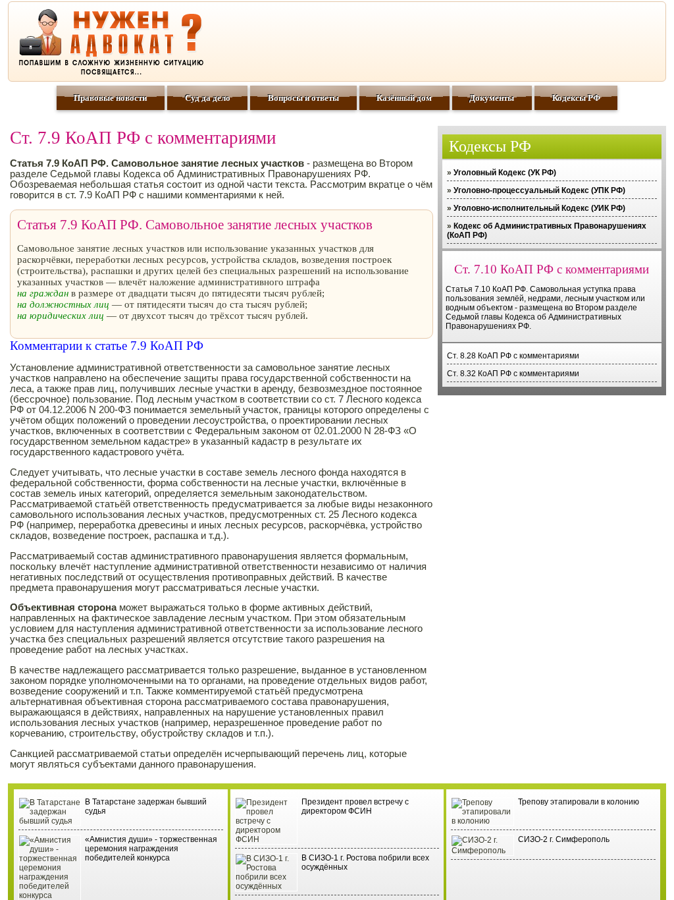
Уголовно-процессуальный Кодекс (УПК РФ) (539, 190)
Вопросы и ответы (303, 98)
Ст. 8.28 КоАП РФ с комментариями (513, 355)
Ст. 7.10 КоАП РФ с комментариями (551, 269)
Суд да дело (207, 98)
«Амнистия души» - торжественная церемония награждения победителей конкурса (151, 848)
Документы (491, 98)
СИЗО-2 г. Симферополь (563, 839)
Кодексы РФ (576, 98)
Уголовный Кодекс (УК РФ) (505, 172)
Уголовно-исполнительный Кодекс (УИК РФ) (539, 208)
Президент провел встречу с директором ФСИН (355, 806)
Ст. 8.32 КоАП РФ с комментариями (513, 373)
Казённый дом (404, 98)
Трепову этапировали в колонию (578, 801)
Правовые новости (110, 98)
